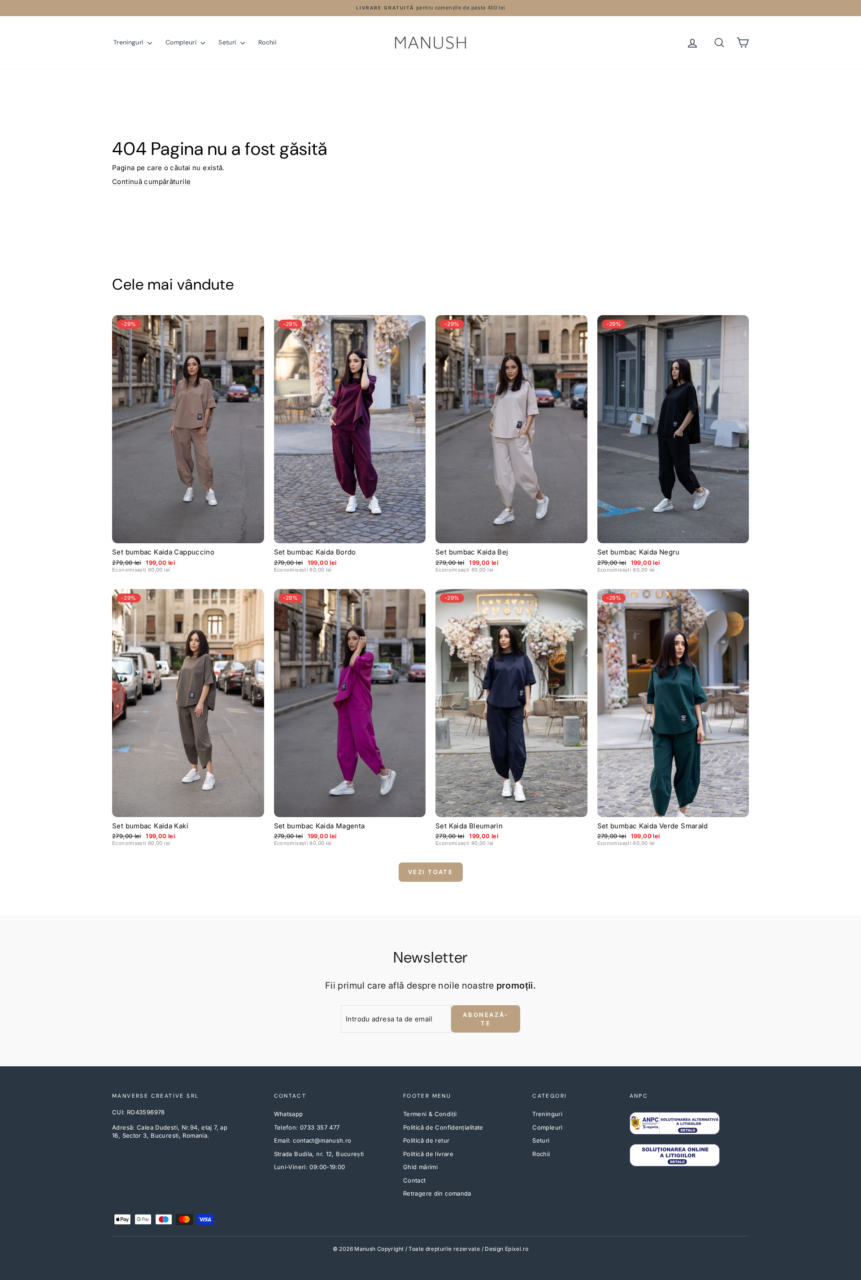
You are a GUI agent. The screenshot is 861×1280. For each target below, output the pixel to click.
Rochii (267, 42)
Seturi (228, 42)
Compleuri (182, 42)
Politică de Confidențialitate (443, 1127)
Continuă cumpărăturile (151, 181)
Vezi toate (430, 871)
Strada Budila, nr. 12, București (319, 1153)
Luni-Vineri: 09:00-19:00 (309, 1166)
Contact (414, 1180)
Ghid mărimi (420, 1166)
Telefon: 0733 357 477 (307, 1127)
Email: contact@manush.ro (313, 1140)
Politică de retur (426, 1140)
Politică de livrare (428, 1153)
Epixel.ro (516, 1248)
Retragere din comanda (437, 1193)
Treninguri (129, 42)
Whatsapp (288, 1113)
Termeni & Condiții (430, 1113)
